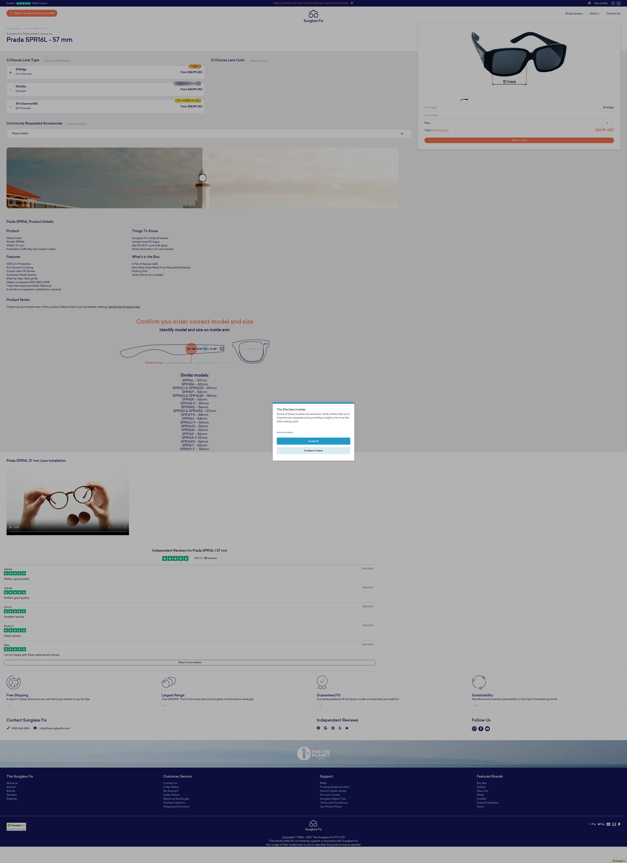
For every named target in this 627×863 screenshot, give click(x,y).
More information (285, 433)
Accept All (313, 441)
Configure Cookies (313, 450)
